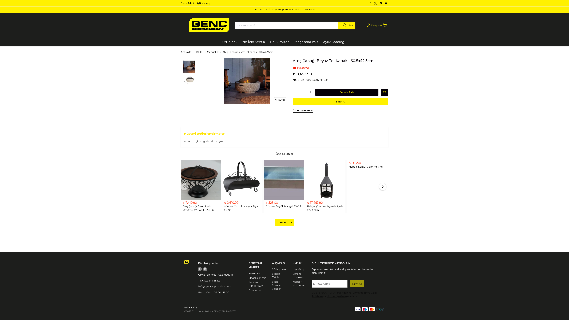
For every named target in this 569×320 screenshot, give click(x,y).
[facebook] (370, 3)
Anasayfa (186, 52)
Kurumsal (254, 273)
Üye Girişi (299, 269)
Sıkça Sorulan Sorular (277, 285)
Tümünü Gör (284, 222)
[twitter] (375, 3)
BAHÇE (199, 52)
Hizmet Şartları (336, 296)
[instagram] (381, 3)
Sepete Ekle (347, 92)
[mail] (386, 3)
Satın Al (340, 101)
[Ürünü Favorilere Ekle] (384, 92)
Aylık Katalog (203, 3)
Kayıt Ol (357, 283)
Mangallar (213, 52)
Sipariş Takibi (187, 3)
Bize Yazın (255, 290)
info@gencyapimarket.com (214, 286)
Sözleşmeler (279, 269)
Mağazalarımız (257, 278)
